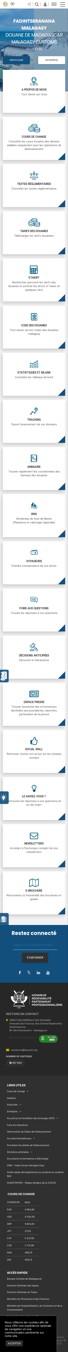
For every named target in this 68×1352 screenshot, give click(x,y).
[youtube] (47, 973)
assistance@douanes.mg (24, 1050)
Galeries (11, 1098)
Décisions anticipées (18, 1152)
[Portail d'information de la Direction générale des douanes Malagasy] (12, 4)
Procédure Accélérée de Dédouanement (28, 1145)
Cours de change (16, 1091)
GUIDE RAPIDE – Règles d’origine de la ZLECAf (31, 1182)
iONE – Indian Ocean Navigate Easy (25, 1165)
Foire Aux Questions (17, 1125)
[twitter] (28, 972)
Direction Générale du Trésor (22, 1292)
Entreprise (52, 60)
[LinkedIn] (38, 973)
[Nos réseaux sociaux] (29, 4)
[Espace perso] (45, 4)
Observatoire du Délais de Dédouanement (29, 1131)
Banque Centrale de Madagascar (24, 1278)
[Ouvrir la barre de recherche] (37, 4)
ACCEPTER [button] (14, 1343)
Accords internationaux (19, 1138)
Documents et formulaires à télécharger (28, 1158)
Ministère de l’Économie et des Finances (28, 1298)
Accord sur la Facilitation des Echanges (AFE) (31, 1118)
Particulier (16, 60)
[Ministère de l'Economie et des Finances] (5, 4)
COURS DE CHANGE (21, 1194)
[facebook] (20, 973)
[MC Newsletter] (54, 4)
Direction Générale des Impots (23, 1285)
